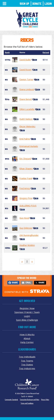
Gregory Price (26, 198)
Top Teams (27, 360)
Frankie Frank (26, 178)
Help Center (27, 342)
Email (28, 282)
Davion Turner (26, 79)
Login (48, 4)
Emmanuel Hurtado (29, 146)
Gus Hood (24, 218)
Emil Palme (25, 138)
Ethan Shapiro (26, 168)
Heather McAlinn (27, 245)
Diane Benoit (26, 99)
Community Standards (11, 399)
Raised (46, 52)
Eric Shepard (25, 158)
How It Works (27, 334)
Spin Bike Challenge (27, 319)
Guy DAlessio (26, 228)
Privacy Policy (45, 399)
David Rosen (26, 69)
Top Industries (27, 368)
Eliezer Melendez (27, 126)
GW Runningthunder (29, 235)
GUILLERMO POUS (28, 205)
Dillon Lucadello (27, 109)
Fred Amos (25, 188)
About (27, 338)
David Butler (25, 59)
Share (15, 282)
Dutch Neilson (26, 119)
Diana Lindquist (27, 89)
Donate (36, 4)
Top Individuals (27, 356)
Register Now (27, 308)
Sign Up (24, 4)
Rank (7, 52)
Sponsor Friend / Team (27, 312)
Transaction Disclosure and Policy (29, 399)
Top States (27, 364)
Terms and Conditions (27, 403)
